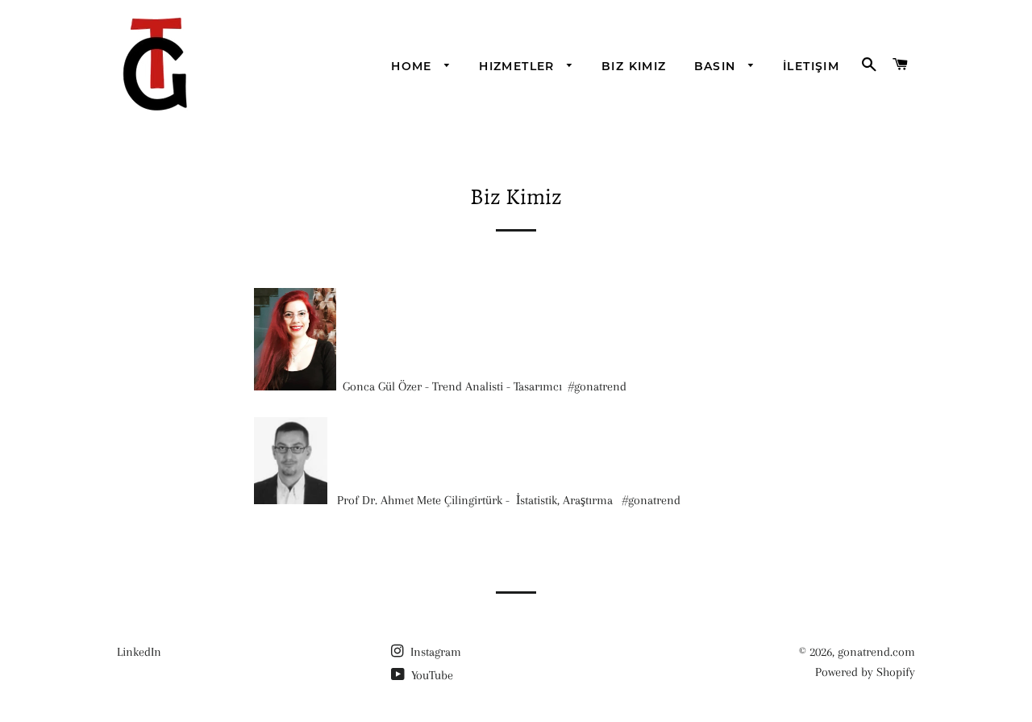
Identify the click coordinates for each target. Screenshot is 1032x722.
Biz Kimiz (634, 66)
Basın (717, 66)
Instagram (434, 652)
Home (413, 66)
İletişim (811, 66)
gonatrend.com (876, 652)
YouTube (430, 675)
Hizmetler (519, 66)
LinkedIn (139, 652)
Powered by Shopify (865, 672)
